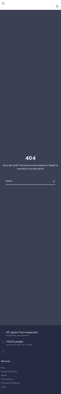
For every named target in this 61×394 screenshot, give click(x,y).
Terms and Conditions (10, 383)
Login (3, 387)
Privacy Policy (6, 379)
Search (51, 181)
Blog (3, 368)
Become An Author (9, 371)
